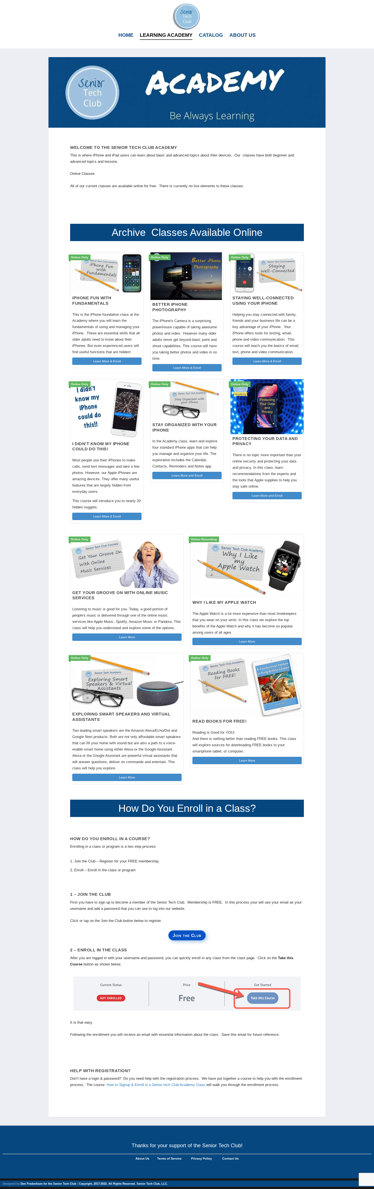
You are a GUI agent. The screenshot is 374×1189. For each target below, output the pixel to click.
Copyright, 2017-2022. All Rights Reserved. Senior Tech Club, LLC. (123, 1183)
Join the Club (187, 935)
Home (125, 35)
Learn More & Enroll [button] (107, 361)
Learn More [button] (127, 637)
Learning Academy (166, 35)
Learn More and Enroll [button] (187, 475)
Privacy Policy (201, 1158)
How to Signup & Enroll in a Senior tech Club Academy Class (156, 1085)
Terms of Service (169, 1158)
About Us (242, 35)
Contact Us (230, 1158)
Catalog (211, 35)
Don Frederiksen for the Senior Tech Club (48, 1183)
